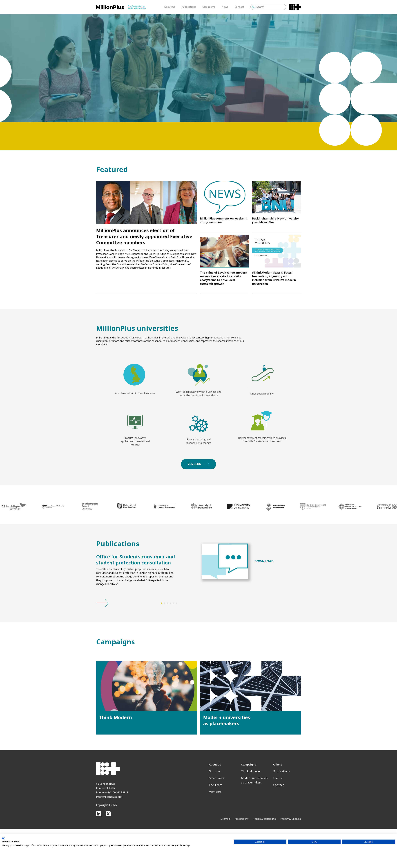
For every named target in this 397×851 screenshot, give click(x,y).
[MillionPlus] (121, 7)
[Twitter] (108, 814)
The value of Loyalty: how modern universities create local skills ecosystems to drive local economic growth (223, 278)
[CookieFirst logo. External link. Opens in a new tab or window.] (3, 838)
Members (194, 464)
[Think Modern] (146, 686)
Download (264, 561)
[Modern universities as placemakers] (250, 686)
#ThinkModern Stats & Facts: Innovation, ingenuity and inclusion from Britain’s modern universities (274, 278)
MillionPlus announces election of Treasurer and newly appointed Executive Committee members (144, 236)
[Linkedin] (98, 814)
